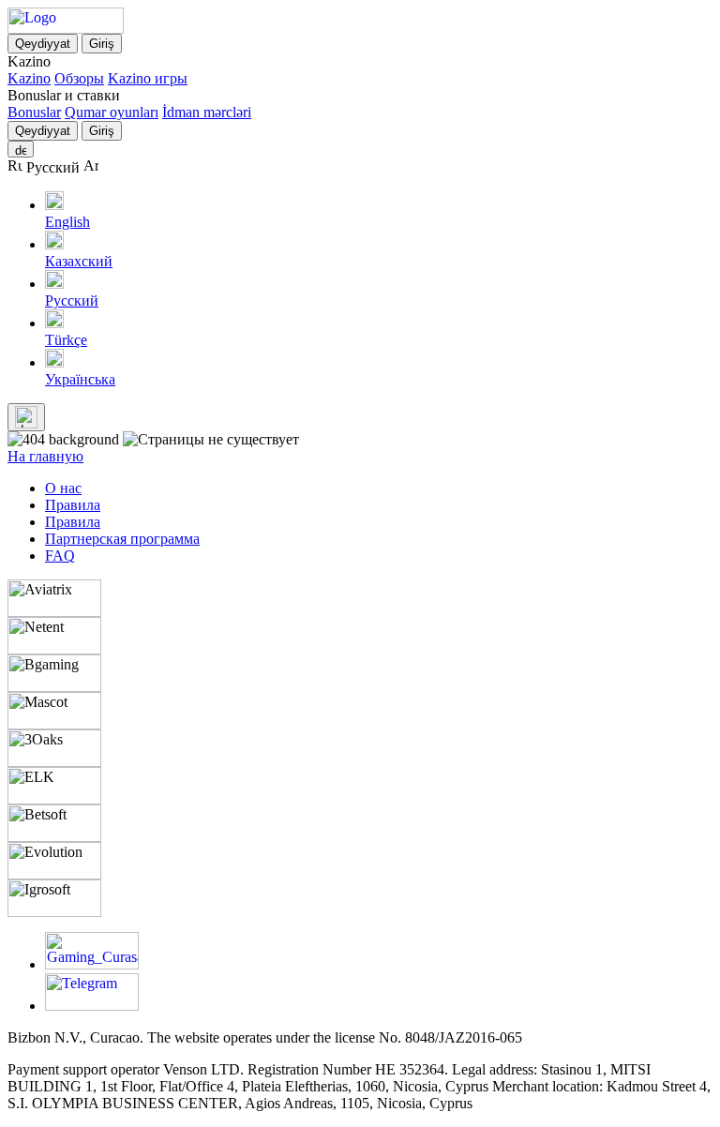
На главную (45, 456)
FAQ (60, 556)
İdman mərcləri (206, 112)
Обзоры (79, 78)
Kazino (29, 78)
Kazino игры (148, 78)
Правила (72, 505)
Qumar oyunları (111, 112)
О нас (63, 488)
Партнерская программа (122, 539)
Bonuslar (34, 112)
